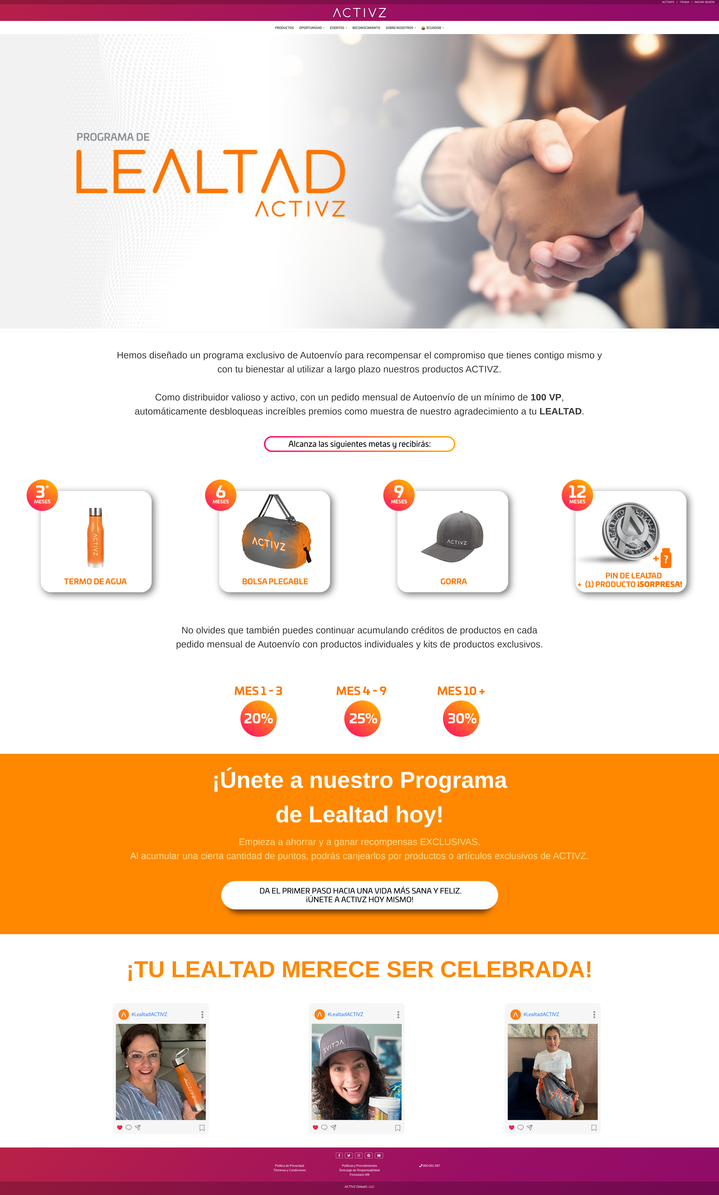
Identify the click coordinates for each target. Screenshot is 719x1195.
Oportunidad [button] (310, 28)
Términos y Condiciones (289, 1170)
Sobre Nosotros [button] (400, 28)
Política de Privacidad (289, 1165)
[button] (339, 1155)
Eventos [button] (337, 28)
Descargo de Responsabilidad (359, 1170)
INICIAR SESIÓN (704, 2)
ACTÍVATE (668, 2)
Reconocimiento (366, 28)
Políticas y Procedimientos (359, 1165)
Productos (284, 28)
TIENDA (684, 2)
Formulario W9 (359, 1174)
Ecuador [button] (434, 28)
